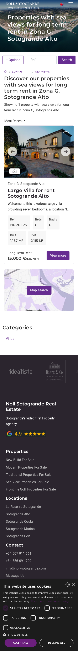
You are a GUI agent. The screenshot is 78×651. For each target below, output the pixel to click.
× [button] (73, 584)
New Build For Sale (20, 460)
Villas (10, 339)
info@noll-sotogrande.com (26, 568)
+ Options (13, 60)
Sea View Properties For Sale (27, 482)
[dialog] (39, 615)
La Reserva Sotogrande (23, 507)
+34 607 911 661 (18, 554)
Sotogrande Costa (19, 522)
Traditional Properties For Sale (28, 475)
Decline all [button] (56, 643)
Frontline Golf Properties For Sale (31, 489)
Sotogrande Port (18, 536)
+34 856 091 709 (18, 561)
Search (67, 60)
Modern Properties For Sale (26, 467)
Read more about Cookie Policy (50, 601)
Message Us (15, 576)
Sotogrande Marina (20, 529)
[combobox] (68, 584)
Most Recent (13, 121)
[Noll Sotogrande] (22, 5)
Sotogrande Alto (18, 514)
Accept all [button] (20, 643)
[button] (66, 133)
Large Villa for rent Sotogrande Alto (31, 193)
